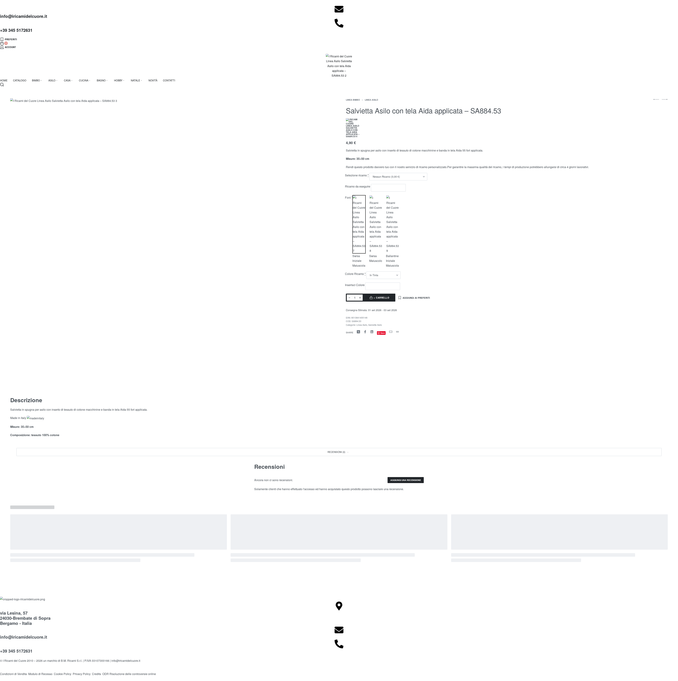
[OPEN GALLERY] (154, 243)
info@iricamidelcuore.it (23, 16)
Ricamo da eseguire (358, 186)
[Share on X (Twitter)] (358, 331)
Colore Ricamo (355, 274)
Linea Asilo (371, 99)
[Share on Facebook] (365, 331)
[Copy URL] (397, 331)
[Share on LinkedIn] (371, 331)
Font (348, 197)
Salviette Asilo (375, 324)
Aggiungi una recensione (405, 480)
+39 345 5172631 (16, 30)
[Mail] (390, 331)
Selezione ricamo (357, 175)
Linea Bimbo (353, 99)
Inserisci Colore (355, 285)
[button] (338, 452)
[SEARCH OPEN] (2, 85)
